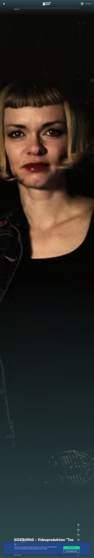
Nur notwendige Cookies (71, 551)
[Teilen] (78, 540)
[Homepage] (47, 3)
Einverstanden (71, 547)
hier (46, 549)
